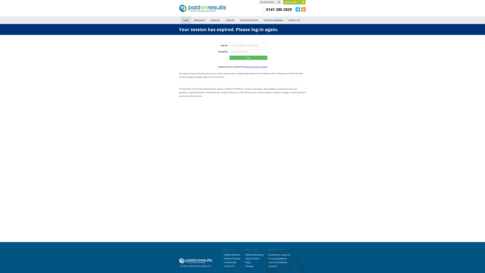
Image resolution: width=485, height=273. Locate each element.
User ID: (224, 45)
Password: (223, 51)
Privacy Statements (278, 258)
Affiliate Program (232, 258)
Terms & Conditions (278, 262)
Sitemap (249, 266)
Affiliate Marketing (254, 254)
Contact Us (229, 266)
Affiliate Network (232, 254)
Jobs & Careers (253, 258)
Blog (248, 262)
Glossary (273, 266)
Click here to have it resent (255, 66)
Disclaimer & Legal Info (279, 254)
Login (248, 58)
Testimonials (230, 262)
